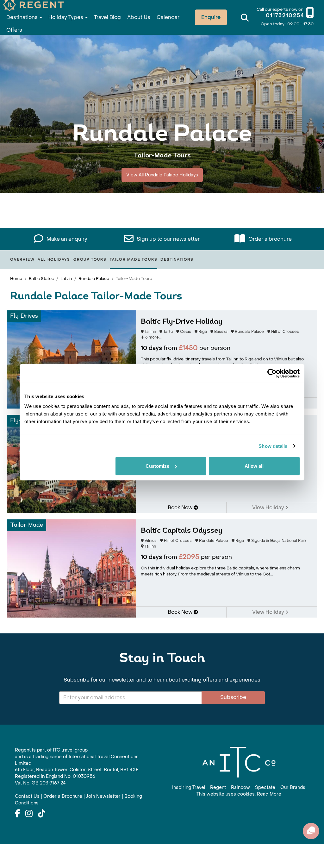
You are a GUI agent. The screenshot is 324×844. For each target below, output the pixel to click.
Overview (22, 259)
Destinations (22, 17)
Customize (157, 466)
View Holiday (268, 507)
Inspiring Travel (188, 787)
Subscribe (233, 697)
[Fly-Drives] (71, 359)
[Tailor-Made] (71, 568)
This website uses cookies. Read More (238, 794)
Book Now (181, 507)
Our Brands (292, 787)
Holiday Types (66, 17)
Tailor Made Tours (134, 259)
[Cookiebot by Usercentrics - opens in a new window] (272, 373)
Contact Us (27, 796)
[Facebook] (17, 814)
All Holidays (54, 259)
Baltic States (41, 278)
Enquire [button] (211, 17)
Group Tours (90, 259)
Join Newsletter (103, 796)
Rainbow (240, 787)
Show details (273, 445)
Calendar (168, 17)
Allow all (254, 466)
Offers (14, 30)
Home (16, 278)
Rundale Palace (93, 278)
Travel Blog (107, 17)
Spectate (265, 787)
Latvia (66, 278)
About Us (138, 17)
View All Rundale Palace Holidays (162, 175)
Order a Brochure (62, 796)
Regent (218, 787)
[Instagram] (29, 814)
